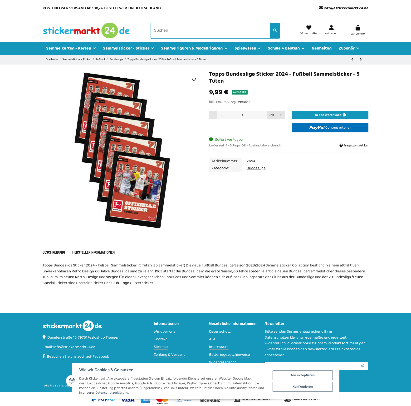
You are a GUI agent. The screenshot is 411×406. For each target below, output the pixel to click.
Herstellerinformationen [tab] (93, 252)
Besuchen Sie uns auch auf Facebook (77, 357)
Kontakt (160, 339)
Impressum (219, 347)
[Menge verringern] (213, 115)
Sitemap (161, 347)
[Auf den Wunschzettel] (193, 79)
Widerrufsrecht (222, 363)
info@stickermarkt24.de (346, 8)
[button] (331, 30)
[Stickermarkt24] (86, 31)
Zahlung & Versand (170, 355)
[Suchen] (275, 31)
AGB (212, 339)
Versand (244, 102)
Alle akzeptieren (303, 375)
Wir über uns (164, 332)
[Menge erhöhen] (281, 115)
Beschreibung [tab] (54, 252)
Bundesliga (256, 168)
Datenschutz (220, 332)
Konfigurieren (303, 386)
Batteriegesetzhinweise (229, 355)
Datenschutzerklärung (283, 338)
